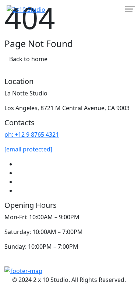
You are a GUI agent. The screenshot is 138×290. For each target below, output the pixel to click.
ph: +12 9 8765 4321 (31, 134)
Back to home (28, 59)
